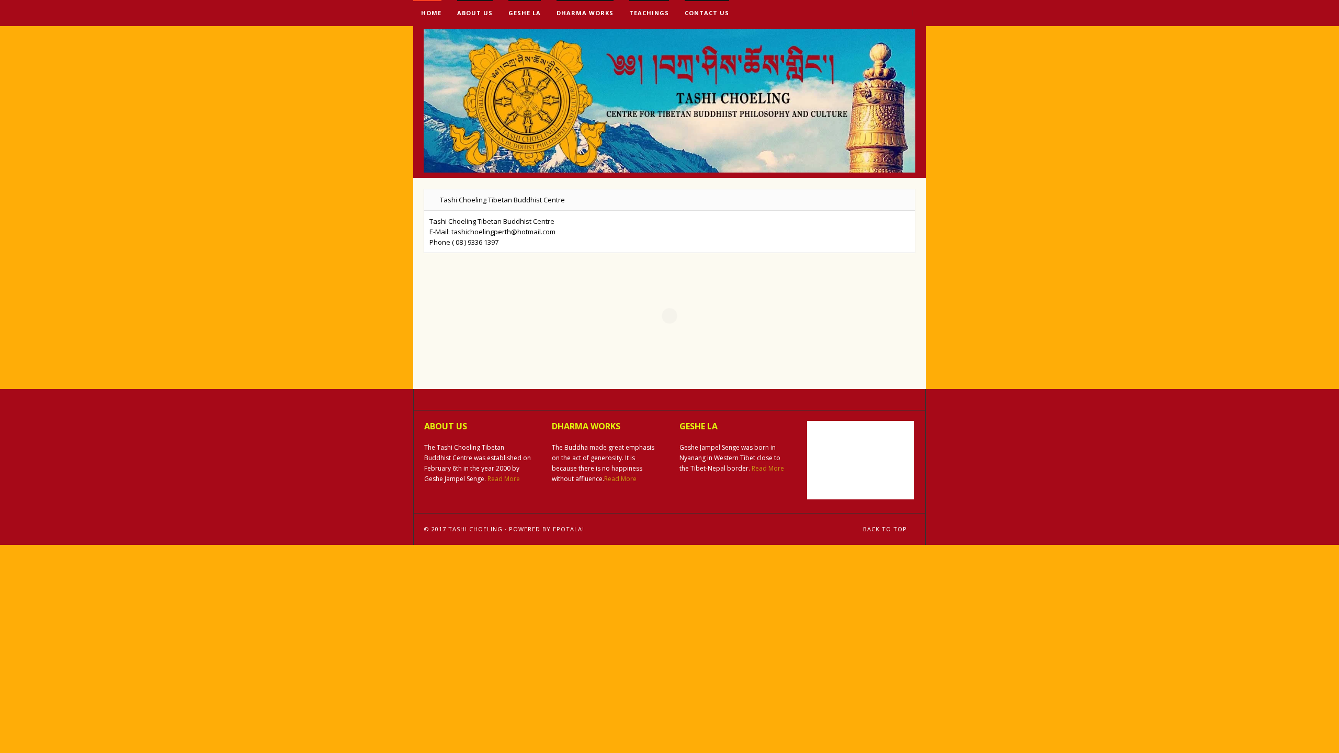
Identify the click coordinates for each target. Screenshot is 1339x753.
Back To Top (886, 529)
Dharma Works (585, 13)
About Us (475, 13)
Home (430, 13)
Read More (503, 478)
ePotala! (568, 529)
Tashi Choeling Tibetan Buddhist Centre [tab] (502, 199)
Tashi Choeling (475, 529)
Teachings (649, 13)
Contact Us (707, 13)
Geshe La (524, 13)
